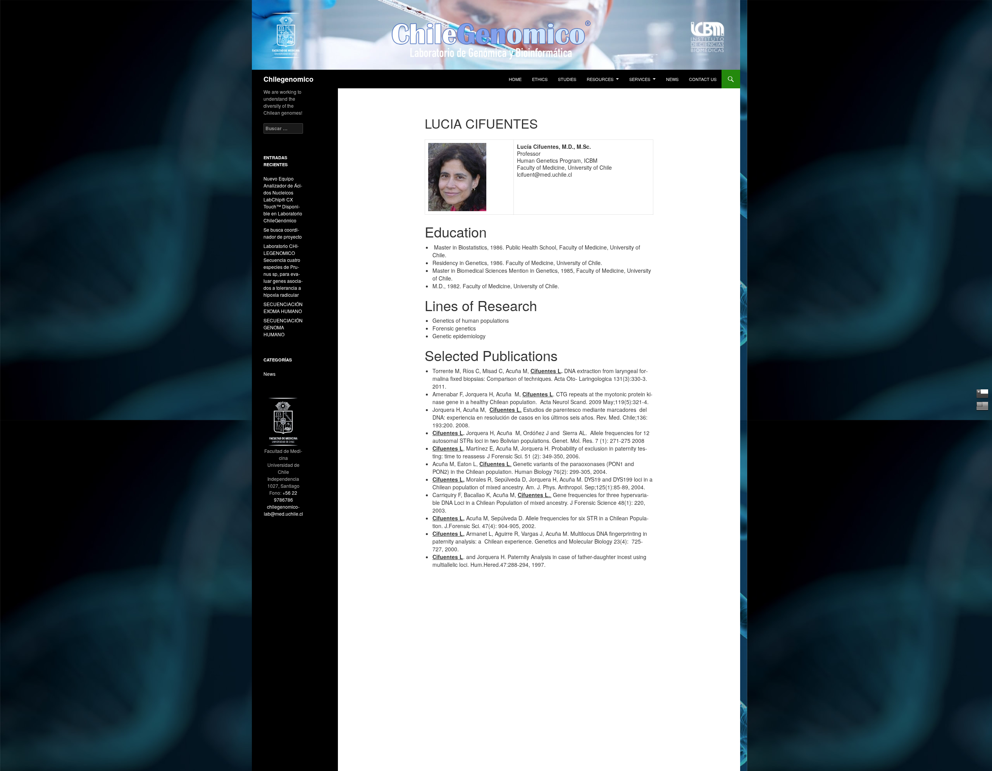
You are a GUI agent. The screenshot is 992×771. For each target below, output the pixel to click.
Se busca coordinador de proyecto (283, 233)
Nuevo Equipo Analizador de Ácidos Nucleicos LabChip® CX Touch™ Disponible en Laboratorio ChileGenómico (283, 199)
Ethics (540, 79)
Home (515, 79)
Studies (567, 79)
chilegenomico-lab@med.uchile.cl (283, 510)
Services (639, 79)
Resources (600, 79)
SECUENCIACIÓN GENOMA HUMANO (283, 327)
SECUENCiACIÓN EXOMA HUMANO (283, 307)
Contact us (702, 79)
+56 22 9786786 (286, 496)
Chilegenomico (288, 79)
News (672, 79)
